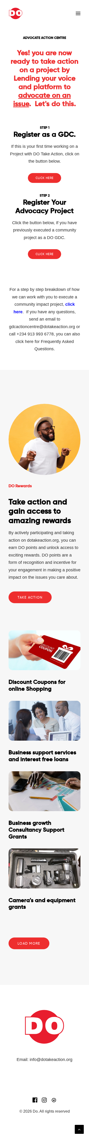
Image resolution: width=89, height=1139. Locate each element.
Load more (29, 943)
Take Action (30, 597)
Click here (45, 177)
